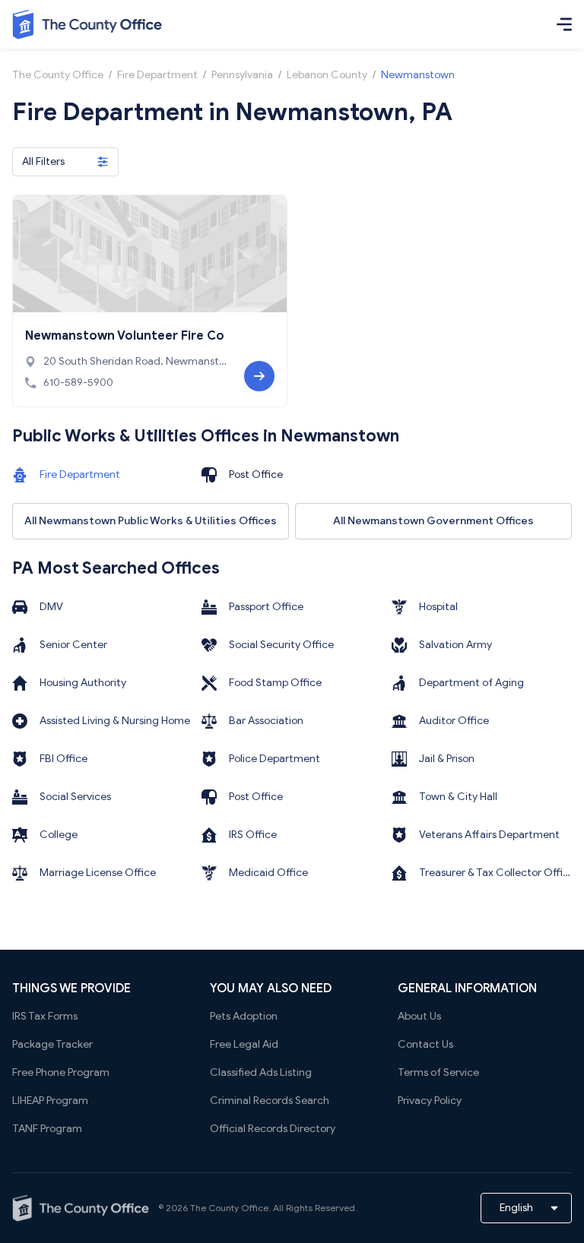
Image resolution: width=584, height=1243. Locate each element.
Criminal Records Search (269, 1100)
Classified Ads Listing (261, 1072)
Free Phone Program (61, 1072)
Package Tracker (52, 1044)
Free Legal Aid (244, 1044)
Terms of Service (438, 1072)
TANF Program (47, 1128)
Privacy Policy (430, 1100)
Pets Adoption (244, 1016)
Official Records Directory (272, 1128)
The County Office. (230, 1207)
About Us (419, 1016)
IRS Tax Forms (45, 1016)
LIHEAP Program (50, 1100)
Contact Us (425, 1044)
